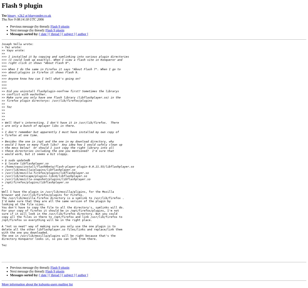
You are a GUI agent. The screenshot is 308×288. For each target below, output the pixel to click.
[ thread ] (55, 34)
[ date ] (43, 34)
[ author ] (82, 34)
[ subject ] (68, 34)
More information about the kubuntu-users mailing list (37, 284)
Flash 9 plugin (59, 26)
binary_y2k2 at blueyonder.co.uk (29, 15)
